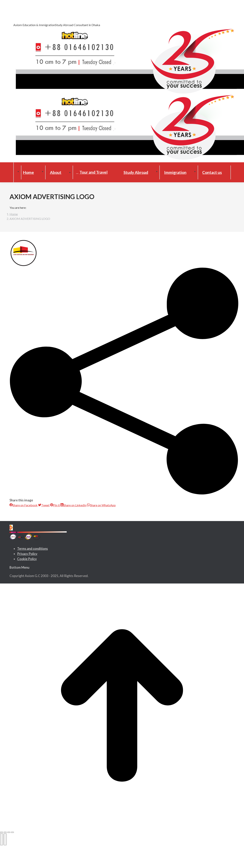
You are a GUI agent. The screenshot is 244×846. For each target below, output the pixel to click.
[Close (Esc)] (1, 832)
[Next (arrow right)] (5, 839)
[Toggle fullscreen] (8, 832)
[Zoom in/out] (12, 832)
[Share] (5, 832)
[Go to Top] (122, 706)
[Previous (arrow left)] (1, 839)
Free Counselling (25, 14)
